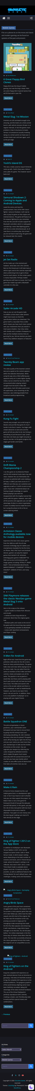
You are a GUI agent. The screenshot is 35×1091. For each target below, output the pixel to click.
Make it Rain (10, 787)
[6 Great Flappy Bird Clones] (18, 57)
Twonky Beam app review (14, 363)
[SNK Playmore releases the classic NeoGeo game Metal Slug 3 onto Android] (18, 585)
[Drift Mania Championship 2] (18, 455)
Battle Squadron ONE (15, 721)
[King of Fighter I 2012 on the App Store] (18, 831)
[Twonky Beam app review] (18, 352)
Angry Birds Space (13, 902)
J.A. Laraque (10, 193)
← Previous (6, 1014)
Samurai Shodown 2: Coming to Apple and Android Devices (15, 200)
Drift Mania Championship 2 (13, 466)
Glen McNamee (11, 75)
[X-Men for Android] (18, 646)
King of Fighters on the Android (16, 967)
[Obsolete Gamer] (4, 18)
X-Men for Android (14, 655)
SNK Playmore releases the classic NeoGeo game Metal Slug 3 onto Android (17, 600)
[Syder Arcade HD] (18, 298)
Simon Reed (10, 113)
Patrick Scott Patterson (13, 358)
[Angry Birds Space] (18, 891)
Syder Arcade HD (13, 308)
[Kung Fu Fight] (18, 408)
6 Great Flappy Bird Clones (14, 81)
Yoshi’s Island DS (13, 163)
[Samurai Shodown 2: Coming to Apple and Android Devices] (18, 187)
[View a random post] (31, 18)
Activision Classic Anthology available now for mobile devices (17, 534)
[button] (31, 1087)
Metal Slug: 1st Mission (16, 116)
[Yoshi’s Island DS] (18, 153)
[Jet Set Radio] (18, 249)
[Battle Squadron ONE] (18, 711)
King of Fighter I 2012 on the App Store (17, 842)
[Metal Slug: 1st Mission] (18, 106)
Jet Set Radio (10, 259)
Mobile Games (7, 72)
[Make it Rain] (18, 777)
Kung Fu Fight (11, 418)
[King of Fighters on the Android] (18, 956)
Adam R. (9, 159)
